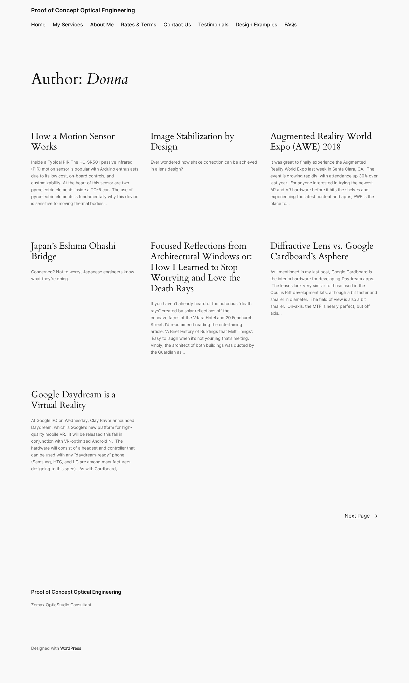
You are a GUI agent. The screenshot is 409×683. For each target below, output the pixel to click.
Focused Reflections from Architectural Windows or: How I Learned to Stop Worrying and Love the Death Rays (201, 267)
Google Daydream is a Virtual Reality (73, 400)
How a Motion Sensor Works (73, 142)
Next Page (361, 516)
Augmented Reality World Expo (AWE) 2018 (321, 142)
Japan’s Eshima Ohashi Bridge (73, 251)
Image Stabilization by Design (192, 142)
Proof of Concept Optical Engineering (83, 10)
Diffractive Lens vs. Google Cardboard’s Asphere (322, 251)
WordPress (70, 648)
